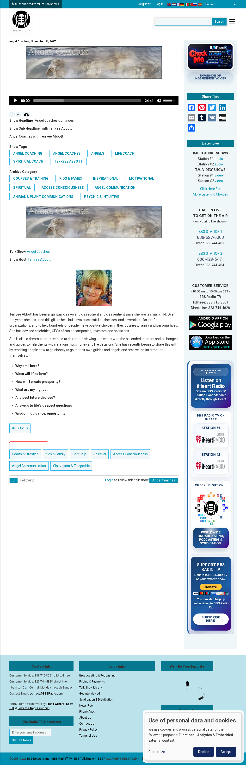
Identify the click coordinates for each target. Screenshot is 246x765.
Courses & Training (31, 178)
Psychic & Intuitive (101, 197)
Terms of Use (88, 735)
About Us (85, 717)
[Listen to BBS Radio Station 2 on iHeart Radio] (211, 464)
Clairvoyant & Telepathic (71, 466)
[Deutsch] (182, 4)
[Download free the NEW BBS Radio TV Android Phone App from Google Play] (210, 322)
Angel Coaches (66, 153)
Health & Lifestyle (25, 454)
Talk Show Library (90, 687)
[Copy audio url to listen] (18, 114)
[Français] (178, 4)
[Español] (200, 4)
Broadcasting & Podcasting (97, 675)
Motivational (141, 178)
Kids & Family (70, 178)
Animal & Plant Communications (43, 197)
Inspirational (105, 178)
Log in (160, 4)
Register (144, 4)
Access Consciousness (63, 188)
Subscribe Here (211, 619)
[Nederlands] (174, 4)
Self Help (79, 454)
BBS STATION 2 (210, 253)
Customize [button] (156, 752)
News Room (87, 705)
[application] (93, 100)
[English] (169, 4)
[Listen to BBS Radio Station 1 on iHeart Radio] (211, 438)
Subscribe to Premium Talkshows (37, 4)
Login (109, 480)
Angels (97, 153)
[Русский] (195, 4)
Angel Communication (115, 188)
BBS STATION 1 (210, 232)
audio (219, 159)
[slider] (87, 100)
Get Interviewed (89, 693)
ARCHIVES (20, 428)
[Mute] (158, 100)
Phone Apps (87, 711)
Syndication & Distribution (96, 699)
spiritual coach (28, 161)
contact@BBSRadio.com (46, 693)
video (219, 175)
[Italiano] (187, 4)
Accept (226, 752)
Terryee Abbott (68, 161)
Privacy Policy (88, 729)
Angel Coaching (27, 153)
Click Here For (210, 189)
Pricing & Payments (92, 681)
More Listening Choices (210, 194)
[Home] (21, 21)
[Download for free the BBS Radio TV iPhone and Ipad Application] (210, 342)
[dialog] (193, 736)
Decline (203, 752)
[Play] (15, 100)
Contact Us (86, 723)
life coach (124, 153)
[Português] (191, 4)
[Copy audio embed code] (12, 114)
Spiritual (22, 188)
